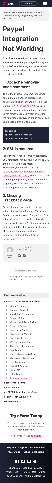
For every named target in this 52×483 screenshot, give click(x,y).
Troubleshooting (12, 15)
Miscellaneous (12, 401)
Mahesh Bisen (10, 256)
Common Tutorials (19, 310)
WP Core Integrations (21, 342)
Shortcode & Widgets (21, 334)
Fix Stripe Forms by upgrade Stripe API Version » (26, 278)
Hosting (26, 451)
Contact (43, 471)
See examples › (34, 435)
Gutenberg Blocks (19, 330)
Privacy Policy (12, 471)
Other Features (17, 374)
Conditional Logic (19, 338)
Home (7, 12)
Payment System (18, 326)
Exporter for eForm (14, 382)
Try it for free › (17, 435)
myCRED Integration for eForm (20, 392)
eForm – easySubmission (17, 396)
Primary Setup (17, 318)
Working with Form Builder (23, 322)
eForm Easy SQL (13, 387)
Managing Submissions (22, 358)
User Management (19, 362)
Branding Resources (33, 467)
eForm (19, 475)
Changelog (38, 451)
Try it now (28, 3)
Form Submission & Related (24, 354)
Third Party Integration (22, 346)
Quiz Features (17, 350)
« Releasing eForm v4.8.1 (26, 271)
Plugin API (15, 370)
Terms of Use (29, 471)
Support (22, 447)
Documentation (37, 447)
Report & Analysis (19, 366)
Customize (14, 451)
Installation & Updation (22, 314)
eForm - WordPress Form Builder (27, 12)
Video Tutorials (18, 306)
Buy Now (12, 447)
